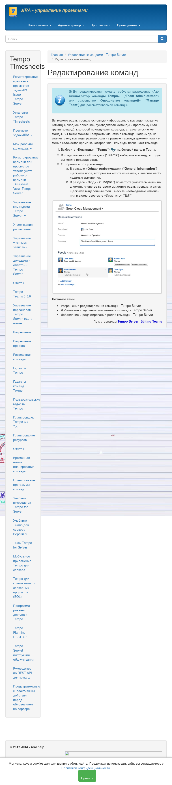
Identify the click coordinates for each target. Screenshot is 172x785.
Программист (100, 25)
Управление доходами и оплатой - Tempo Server (22, 265)
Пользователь (38, 25)
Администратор (70, 25)
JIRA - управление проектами (54, 10)
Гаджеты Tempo (19, 370)
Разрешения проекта (22, 343)
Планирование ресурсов (24, 437)
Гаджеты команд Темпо (19, 385)
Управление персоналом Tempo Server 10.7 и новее (22, 314)
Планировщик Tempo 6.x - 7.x (23, 421)
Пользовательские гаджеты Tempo (24, 403)
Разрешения (22, 332)
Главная (57, 54)
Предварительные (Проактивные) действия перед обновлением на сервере (24, 697)
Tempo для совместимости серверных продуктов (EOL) (24, 587)
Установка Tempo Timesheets (21, 117)
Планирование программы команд (24, 484)
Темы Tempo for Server (22, 544)
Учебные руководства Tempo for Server (22, 505)
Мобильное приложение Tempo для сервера (22, 563)
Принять (87, 778)
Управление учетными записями (22, 242)
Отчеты (18, 282)
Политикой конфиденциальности (85, 767)
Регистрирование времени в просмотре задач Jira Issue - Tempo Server (24, 90)
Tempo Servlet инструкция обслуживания (23, 652)
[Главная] (15, 11)
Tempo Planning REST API (20, 632)
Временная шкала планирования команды (23, 464)
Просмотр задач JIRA (21, 132)
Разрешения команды (22, 356)
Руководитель (127, 25)
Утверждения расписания (23, 226)
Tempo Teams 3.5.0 (22, 293)
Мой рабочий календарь (23, 145)
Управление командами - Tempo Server (22, 209)
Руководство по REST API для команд (22, 672)
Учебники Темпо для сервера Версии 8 (21, 527)
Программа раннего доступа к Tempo (21, 612)
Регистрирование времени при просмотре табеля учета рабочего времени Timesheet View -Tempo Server (24, 175)
